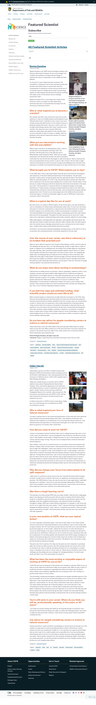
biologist (61, 647)
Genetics (11, 49)
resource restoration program (65, 347)
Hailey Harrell (37, 366)
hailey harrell (69, 647)
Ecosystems (12, 45)
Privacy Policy (50, 693)
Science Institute (14, 35)
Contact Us (67, 693)
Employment (32, 666)
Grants (30, 669)
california (38, 344)
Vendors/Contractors (34, 675)
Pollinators (12, 52)
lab (82, 353)
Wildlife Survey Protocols (16, 73)
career (37, 650)
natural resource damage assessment (68, 350)
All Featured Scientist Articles (47, 47)
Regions (51, 675)
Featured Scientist (42, 341)
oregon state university (36, 353)
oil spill (54, 347)
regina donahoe (34, 347)
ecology (76, 347)
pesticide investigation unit (72, 353)
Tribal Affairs (11, 683)
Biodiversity (12, 39)
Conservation (38, 14)
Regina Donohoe (38, 66)
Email (30, 36)
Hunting (22, 14)
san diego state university (51, 353)
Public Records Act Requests (57, 672)
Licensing (29, 14)
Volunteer (31, 678)
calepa (32, 355)
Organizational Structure (15, 677)
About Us (81, 4)
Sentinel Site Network (15, 59)
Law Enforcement (13, 674)
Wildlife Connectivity (15, 70)
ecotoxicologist (42, 350)
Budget (10, 666)
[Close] (94, 1)
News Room (52, 669)
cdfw (53, 344)
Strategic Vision (12, 680)
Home (9, 14)
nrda (49, 350)
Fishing (15, 14)
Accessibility (18, 693)
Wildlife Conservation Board (79, 669)
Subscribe (31, 40)
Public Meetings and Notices (36, 672)
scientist (55, 647)
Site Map (59, 693)
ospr (80, 344)
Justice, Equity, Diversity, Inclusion (15, 670)
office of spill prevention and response (67, 344)
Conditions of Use (38, 693)
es (51, 647)
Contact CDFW (53, 666)
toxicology (33, 350)
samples (54, 350)
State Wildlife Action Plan (16, 63)
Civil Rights (27, 693)
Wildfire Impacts (13, 66)
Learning (46, 14)
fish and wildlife (46, 344)
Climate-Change (13, 42)
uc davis (61, 353)
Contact (86, 4)
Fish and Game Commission (79, 666)
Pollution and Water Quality (16, 56)
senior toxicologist (45, 347)
